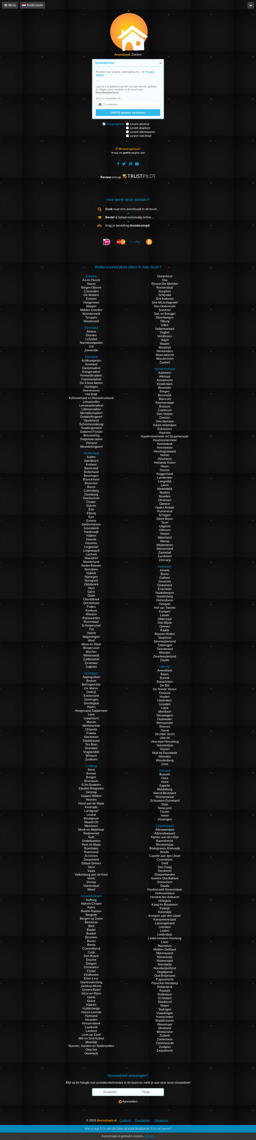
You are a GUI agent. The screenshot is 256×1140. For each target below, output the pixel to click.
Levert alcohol (139, 124)
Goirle (91, 997)
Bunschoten (165, 681)
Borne (165, 574)
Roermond (91, 852)
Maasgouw (91, 818)
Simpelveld (91, 859)
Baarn (165, 674)
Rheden (91, 614)
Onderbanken (91, 840)
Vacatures (161, 1120)
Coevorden (91, 291)
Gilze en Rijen (91, 993)
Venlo (91, 878)
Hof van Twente (164, 607)
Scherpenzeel (91, 625)
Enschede (165, 589)
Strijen (164, 1005)
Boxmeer (91, 937)
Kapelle (164, 785)
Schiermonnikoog (91, 424)
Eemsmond (91, 695)
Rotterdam (165, 994)
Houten (165, 696)
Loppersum (91, 718)
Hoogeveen (91, 302)
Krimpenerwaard (164, 919)
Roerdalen (91, 848)
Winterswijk (91, 655)
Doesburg (91, 494)
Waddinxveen (164, 1020)
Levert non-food (140, 135)
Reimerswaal (165, 796)
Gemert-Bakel (91, 989)
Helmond (91, 1016)
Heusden (91, 1019)
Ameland (91, 364)
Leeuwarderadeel (91, 405)
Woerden (165, 756)
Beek (91, 769)
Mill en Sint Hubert (91, 1038)
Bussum (164, 406)
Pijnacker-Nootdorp (164, 983)
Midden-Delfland (164, 949)
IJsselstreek (91, 599)
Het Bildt (91, 394)
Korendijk (164, 912)
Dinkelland (164, 585)
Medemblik (164, 488)
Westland (164, 1028)
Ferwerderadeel (91, 375)
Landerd (91, 1031)
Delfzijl (91, 692)
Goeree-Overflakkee (165, 878)
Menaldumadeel (91, 413)
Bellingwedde (91, 684)
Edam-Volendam (164, 425)
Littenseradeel (91, 409)
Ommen (164, 626)
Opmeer (164, 503)
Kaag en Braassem (165, 904)
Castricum (165, 410)
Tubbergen (164, 645)
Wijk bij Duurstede (164, 752)
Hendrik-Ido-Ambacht (164, 897)
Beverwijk (164, 395)
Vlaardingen (164, 1013)
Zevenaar (91, 663)
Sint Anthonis (165, 298)
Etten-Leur (91, 978)
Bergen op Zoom (91, 918)
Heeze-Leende (91, 1012)
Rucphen (165, 291)
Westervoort (91, 648)
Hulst (164, 781)
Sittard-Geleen (91, 863)
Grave (91, 1001)
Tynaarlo (91, 317)
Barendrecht (164, 840)
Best (91, 926)
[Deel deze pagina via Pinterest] (130, 164)
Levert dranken (140, 128)
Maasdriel (91, 558)
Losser (164, 615)
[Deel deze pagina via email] (137, 164)
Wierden (164, 652)
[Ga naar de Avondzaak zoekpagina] (129, 32)
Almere (91, 331)
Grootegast (91, 703)
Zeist (164, 764)
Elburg (91, 513)
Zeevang (165, 560)
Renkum (91, 610)
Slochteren (91, 737)
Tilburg (164, 321)
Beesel (91, 773)
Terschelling (91, 435)
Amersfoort (164, 670)
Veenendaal (164, 745)
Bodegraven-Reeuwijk (165, 848)
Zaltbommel (91, 659)
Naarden (165, 496)
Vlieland (91, 443)
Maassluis (165, 945)
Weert (91, 889)
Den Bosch (91, 956)
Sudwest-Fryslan (91, 431)
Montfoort (164, 711)
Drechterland (165, 421)
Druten (91, 502)
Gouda (164, 885)
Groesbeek (91, 528)
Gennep (91, 792)
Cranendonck (91, 948)
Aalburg (91, 899)
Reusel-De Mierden (164, 283)
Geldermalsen (91, 524)
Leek (91, 714)
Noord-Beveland (164, 793)
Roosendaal (164, 287)
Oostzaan (164, 500)
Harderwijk (91, 531)
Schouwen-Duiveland (165, 800)
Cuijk (91, 952)
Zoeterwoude (165, 1043)
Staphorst (164, 637)
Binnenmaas (164, 844)
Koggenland (164, 473)
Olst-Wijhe (165, 622)
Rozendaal (91, 621)
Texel (164, 522)
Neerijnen (91, 569)
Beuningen (91, 475)
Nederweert (91, 833)
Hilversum (165, 458)
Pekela (91, 733)
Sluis (164, 804)
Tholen (164, 811)
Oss (165, 280)
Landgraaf (91, 810)
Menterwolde (91, 725)
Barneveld (91, 468)
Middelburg (164, 789)
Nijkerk (91, 573)
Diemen (164, 417)
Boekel (91, 933)
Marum (91, 722)
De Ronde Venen (165, 689)
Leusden (165, 704)
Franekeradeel (91, 379)
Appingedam (91, 677)
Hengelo (165, 604)
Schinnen (91, 855)
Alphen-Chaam (91, 903)
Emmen (91, 298)
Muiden (165, 492)
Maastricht (91, 822)
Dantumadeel (91, 368)
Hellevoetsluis (164, 893)
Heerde (91, 539)
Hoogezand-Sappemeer (91, 710)
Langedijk (164, 481)
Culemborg (91, 490)
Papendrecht (164, 979)
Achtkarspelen (91, 360)
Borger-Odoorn (91, 287)
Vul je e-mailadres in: (108, 98)
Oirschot (91, 1049)
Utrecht (165, 737)
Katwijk (165, 908)
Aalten (91, 457)
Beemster (164, 387)
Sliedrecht (165, 1001)
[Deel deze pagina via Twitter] (124, 164)
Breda (91, 944)
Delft (165, 863)
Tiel (91, 629)
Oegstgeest (165, 972)
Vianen (165, 749)
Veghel (164, 332)
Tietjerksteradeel (91, 439)
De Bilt (164, 685)
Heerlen (91, 799)
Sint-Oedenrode (165, 306)
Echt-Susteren (91, 784)
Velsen (164, 533)
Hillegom (165, 900)
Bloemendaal (165, 402)
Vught (165, 340)
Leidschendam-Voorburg (164, 938)
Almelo (164, 570)
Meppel (91, 306)
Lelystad (91, 339)
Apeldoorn (91, 460)
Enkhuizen (164, 428)
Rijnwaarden (91, 618)
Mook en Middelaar (91, 829)
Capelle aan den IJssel (164, 855)
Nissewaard (165, 960)
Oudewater (164, 719)
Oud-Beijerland (164, 975)
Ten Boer (91, 744)
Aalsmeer (164, 372)
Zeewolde (91, 350)
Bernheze (91, 922)
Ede (91, 509)
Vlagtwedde (91, 752)
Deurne (91, 959)
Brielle (164, 852)
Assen (91, 283)
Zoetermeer (165, 1039)
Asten (91, 907)
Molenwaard (164, 953)
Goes (164, 778)
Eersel (91, 971)
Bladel (91, 929)
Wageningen (91, 636)
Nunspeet (91, 580)
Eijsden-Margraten (91, 788)
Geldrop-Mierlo (91, 986)
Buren (91, 487)
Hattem (91, 535)
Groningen (91, 699)
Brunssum (91, 781)
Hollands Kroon (164, 462)
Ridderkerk (164, 987)
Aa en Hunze (91, 280)
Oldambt (91, 729)
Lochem (91, 554)
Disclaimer (142, 1120)
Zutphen (91, 666)
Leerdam (165, 927)
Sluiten (149, 1136)
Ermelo (91, 520)
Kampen (164, 611)
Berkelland (91, 472)
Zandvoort (165, 556)
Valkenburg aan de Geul (91, 874)
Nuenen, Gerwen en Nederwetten (91, 1045)
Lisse (164, 942)
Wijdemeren (164, 545)
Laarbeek (91, 1027)
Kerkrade (91, 807)
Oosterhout (164, 276)
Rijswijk (164, 990)
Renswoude (164, 722)
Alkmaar (164, 376)
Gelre (91, 591)
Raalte (164, 630)
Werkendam (164, 351)
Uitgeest (165, 526)
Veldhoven (164, 336)
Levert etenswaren (142, 132)
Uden (164, 325)
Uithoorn (165, 530)
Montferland (91, 561)
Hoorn (165, 466)
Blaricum (165, 399)
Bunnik (164, 678)
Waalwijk (165, 347)
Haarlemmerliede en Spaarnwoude (165, 436)
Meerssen (91, 825)
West (91, 640)
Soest (165, 730)
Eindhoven (91, 974)
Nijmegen (91, 576)
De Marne (91, 688)
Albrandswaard (164, 833)
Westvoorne (165, 1031)
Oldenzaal (165, 619)
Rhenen (164, 726)
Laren (165, 485)
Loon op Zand (91, 1034)
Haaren (91, 1004)
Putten (91, 606)
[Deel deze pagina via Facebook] (118, 164)
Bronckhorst (91, 479)
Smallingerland (91, 428)
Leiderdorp (164, 934)
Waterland (165, 537)
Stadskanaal (91, 740)
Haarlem (165, 432)
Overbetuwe (91, 603)
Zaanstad (164, 552)
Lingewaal (91, 546)
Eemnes (164, 693)
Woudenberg (165, 760)
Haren (91, 707)
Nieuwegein (164, 715)
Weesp (165, 541)
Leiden (164, 930)
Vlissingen (165, 819)
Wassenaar (164, 1024)
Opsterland (91, 420)
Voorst (91, 633)
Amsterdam (165, 384)
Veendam (91, 748)
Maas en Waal (91, 644)
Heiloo (164, 455)
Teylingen (164, 1009)
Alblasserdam (164, 829)
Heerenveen (91, 390)
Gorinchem (164, 882)
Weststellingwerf (91, 446)
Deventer (165, 581)
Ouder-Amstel (164, 507)
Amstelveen (165, 380)
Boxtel (91, 941)
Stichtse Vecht (164, 734)
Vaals (91, 870)
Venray (91, 882)
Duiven (91, 505)
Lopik (164, 708)
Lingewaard (91, 550)
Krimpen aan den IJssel (165, 915)
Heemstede (165, 447)
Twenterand (165, 649)
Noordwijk (165, 964)
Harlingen (91, 386)
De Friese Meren (91, 383)
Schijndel (164, 295)
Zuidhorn (91, 759)
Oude (91, 595)
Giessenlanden (164, 874)
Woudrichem (164, 358)
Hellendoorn (164, 600)
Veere (165, 815)
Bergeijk (91, 914)
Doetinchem (91, 498)
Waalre (164, 343)
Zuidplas (165, 1046)
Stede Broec (164, 518)
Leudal (91, 814)
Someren (165, 310)
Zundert (164, 362)
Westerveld (91, 321)
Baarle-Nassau (91, 911)
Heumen (91, 543)
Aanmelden (130, 1101)
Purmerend (164, 511)
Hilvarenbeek (91, 1023)
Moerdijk (91, 1042)
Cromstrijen (165, 859)
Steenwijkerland (165, 641)
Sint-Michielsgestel (165, 302)
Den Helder (165, 414)
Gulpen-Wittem (91, 796)
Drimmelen (91, 967)
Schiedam (165, 998)
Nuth (91, 837)
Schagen (165, 515)
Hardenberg (165, 596)
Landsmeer (164, 477)
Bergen (91, 777)
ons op (111, 177)
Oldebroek (91, 584)
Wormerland (164, 548)
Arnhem (91, 464)
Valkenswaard (164, 328)
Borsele (164, 774)
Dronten (91, 335)
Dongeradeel (91, 371)
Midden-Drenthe (91, 310)
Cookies (125, 1120)
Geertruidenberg (91, 982)
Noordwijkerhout (164, 968)
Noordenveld (91, 313)
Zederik (164, 1035)
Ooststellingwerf (91, 416)
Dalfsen (164, 577)
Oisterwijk (91, 1053)
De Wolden (91, 295)
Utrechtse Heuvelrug (165, 741)
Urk (91, 346)
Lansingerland (165, 923)
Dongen (91, 963)
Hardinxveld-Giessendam (164, 889)
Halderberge (91, 1008)
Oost (91, 588)
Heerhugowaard (165, 451)
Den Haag (165, 867)
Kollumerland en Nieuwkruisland (91, 398)
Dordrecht (164, 870)
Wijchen (91, 651)
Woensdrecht (165, 355)
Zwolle (164, 660)
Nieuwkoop (165, 957)
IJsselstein (164, 700)
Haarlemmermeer (165, 440)
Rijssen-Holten (165, 634)
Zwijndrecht (165, 1050)
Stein (91, 867)
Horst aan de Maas (91, 803)
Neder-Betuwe (91, 565)
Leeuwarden (91, 401)
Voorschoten (164, 1016)
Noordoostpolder (91, 342)
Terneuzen (165, 808)
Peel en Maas (91, 844)
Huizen (165, 470)
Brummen (91, 483)
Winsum (91, 755)
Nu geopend (115, 124)
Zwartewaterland (164, 656)
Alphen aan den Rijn (165, 837)
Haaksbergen (165, 592)
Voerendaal (91, 885)
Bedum (91, 680)
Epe (91, 517)
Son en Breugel (164, 313)
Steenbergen (165, 317)
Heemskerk (165, 443)
